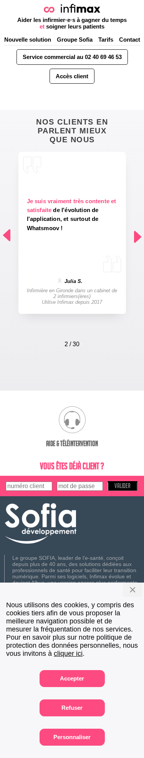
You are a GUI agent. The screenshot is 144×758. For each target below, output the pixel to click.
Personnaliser (72, 737)
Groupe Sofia (75, 39)
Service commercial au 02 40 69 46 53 (72, 57)
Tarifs (105, 39)
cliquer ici (68, 653)
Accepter (72, 678)
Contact (129, 39)
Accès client (72, 76)
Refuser (72, 707)
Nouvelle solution (27, 39)
